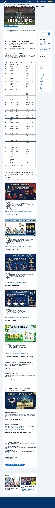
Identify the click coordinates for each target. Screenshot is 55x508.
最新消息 (26, 1)
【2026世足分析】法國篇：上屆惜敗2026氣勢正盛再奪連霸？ (18, 282)
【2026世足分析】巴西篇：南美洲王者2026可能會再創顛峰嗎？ (18, 353)
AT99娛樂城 (7, 379)
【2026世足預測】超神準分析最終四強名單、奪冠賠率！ (17, 429)
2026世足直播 (25, 489)
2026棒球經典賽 (42, 77)
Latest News (6, 491)
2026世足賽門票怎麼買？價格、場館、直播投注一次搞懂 (17, 454)
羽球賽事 (41, 88)
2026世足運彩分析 (36, 1)
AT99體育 (16, 26)
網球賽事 (41, 87)
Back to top (27, 502)
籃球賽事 (41, 85)
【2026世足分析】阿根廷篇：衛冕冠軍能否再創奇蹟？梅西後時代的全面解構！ (20, 246)
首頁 (4, 4)
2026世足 (30, 1)
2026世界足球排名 (18, 33)
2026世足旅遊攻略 (43, 1)
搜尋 (49, 33)
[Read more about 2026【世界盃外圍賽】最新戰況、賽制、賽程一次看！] (28, 481)
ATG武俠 (41, 80)
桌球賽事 (41, 84)
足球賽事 (41, 90)
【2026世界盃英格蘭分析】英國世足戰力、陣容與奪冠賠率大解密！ (19, 317)
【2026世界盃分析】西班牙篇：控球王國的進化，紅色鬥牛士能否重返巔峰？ (20, 211)
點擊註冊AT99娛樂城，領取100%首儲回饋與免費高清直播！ (15, 464)
